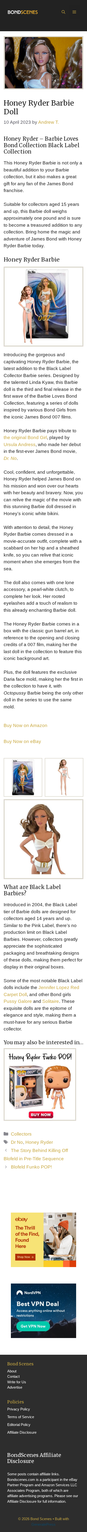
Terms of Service (20, 1417)
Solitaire (50, 1001)
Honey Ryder (39, 1142)
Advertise (14, 1387)
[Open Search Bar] (63, 12)
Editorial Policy (18, 1425)
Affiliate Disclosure (21, 1432)
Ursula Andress (20, 444)
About (11, 1371)
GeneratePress (43, 1524)
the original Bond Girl (25, 437)
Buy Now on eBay (22, 741)
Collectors (21, 1134)
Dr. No (10, 458)
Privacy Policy (18, 1409)
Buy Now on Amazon (25, 725)
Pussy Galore (18, 1001)
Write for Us (16, 1382)
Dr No (17, 1142)
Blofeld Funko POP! (31, 1166)
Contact (13, 1376)
